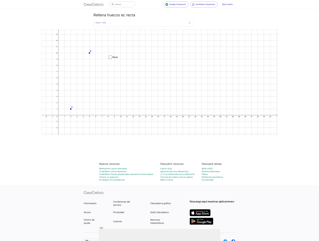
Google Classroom (177, 4)
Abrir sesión (227, 4)
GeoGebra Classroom (205, 4)
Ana (104, 22)
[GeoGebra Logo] (93, 4)
